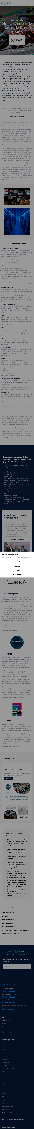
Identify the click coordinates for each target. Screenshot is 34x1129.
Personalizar (17, 570)
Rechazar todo (17, 574)
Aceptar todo (17, 566)
